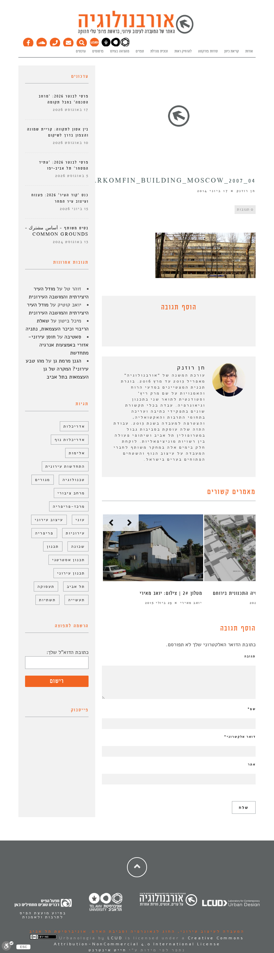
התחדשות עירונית (65, 466)
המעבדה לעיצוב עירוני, (210, 931)
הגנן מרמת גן (67, 361)
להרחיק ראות (183, 51)
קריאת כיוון (231, 51)
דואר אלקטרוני (240, 736)
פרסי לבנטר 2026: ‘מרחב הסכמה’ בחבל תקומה (64, 99)
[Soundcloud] (41, 41)
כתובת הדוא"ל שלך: (67, 652)
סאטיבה (72, 336)
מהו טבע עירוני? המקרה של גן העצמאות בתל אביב (57, 369)
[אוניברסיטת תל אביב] (115, 45)
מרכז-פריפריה (69, 506)
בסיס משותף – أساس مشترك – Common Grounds (57, 231)
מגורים (42, 479)
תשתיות (47, 600)
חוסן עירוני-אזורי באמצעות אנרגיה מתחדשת (58, 344)
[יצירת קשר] (55, 41)
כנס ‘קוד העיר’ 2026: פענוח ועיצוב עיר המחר (60, 198)
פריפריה (44, 533)
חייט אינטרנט (108, 950)
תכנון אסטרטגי (68, 559)
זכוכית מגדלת (159, 51)
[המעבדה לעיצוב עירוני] (94, 45)
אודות (249, 51)
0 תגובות (245, 209)
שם (252, 709)
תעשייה (76, 600)
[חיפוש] (82, 41)
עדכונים (81, 51)
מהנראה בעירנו (119, 51)
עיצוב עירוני (49, 519)
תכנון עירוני (71, 573)
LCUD (115, 938)
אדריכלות (74, 426)
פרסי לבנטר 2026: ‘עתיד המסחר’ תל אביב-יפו (64, 165)
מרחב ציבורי (71, 493)
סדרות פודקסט (208, 51)
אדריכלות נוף (69, 439)
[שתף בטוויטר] (174, 330)
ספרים (140, 51)
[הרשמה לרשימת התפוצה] (68, 41)
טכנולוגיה (73, 479)
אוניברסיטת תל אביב (58, 931)
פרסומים (98, 51)
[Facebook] (28, 41)
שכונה (78, 546)
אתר (252, 764)
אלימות (77, 453)
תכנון (53, 546)
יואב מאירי (191, 603)
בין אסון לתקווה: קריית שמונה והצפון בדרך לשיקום (58, 132)
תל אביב (76, 586)
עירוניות (75, 533)
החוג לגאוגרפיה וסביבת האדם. (131, 931)
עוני (80, 519)
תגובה (250, 656)
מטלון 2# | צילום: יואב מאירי (171, 593)
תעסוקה (45, 586)
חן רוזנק (246, 191)
